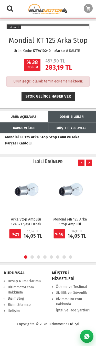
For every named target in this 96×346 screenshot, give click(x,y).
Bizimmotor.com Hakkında (21, 290)
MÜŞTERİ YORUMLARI (72, 128)
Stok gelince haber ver (48, 96)
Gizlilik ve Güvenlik (71, 293)
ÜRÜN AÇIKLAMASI (24, 117)
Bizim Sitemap (19, 304)
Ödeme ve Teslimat (71, 287)
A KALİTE (73, 51)
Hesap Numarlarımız (24, 281)
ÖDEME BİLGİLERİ (72, 117)
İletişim (14, 311)
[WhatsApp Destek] (86, 336)
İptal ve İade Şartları (73, 310)
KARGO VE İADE (24, 128)
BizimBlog (16, 298)
